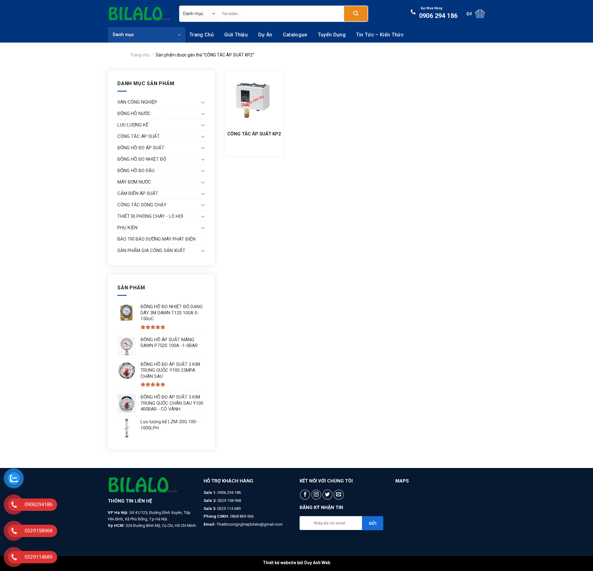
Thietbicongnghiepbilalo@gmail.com (250, 524)
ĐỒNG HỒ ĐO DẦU (135, 170)
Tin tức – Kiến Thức (380, 35)
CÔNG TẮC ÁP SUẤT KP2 (254, 134)
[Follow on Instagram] (316, 495)
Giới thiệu (236, 35)
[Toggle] (202, 102)
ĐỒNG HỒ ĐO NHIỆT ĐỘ (141, 159)
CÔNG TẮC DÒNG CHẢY (141, 205)
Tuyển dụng (332, 35)
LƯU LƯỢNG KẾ (133, 125)
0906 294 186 (438, 12)
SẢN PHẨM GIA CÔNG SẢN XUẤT (151, 250)
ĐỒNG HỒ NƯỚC (134, 113)
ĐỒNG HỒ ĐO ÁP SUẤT (140, 148)
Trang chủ (201, 35)
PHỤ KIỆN (127, 227)
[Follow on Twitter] (327, 495)
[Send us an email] (339, 495)
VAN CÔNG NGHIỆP (137, 102)
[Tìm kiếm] (356, 13)
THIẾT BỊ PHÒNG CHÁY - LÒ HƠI (150, 216)
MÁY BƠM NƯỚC (134, 182)
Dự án (265, 35)
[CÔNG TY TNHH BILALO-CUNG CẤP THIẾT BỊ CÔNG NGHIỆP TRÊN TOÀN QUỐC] (139, 13)
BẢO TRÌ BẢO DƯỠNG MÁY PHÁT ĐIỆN (156, 239)
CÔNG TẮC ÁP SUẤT (138, 136)
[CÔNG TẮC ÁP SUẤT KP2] (254, 101)
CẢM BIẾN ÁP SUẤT (137, 193)
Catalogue (295, 35)
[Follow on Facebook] (305, 495)
